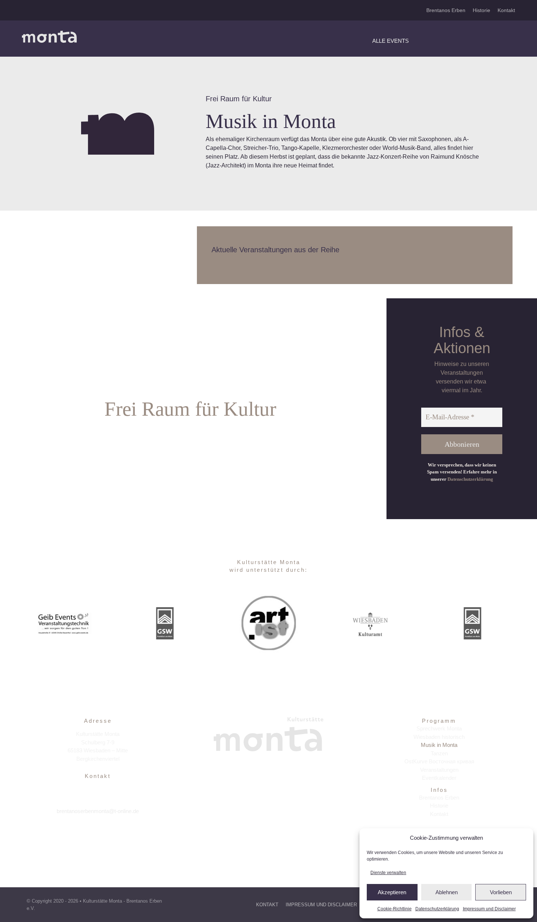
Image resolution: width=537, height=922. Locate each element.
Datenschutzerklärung (437, 908)
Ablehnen (446, 892)
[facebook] (82, 833)
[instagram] (98, 833)
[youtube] (113, 833)
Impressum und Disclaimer (489, 908)
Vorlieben (501, 892)
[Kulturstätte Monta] (49, 33)
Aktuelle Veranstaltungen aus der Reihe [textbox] (275, 250)
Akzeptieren (392, 892)
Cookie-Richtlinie (394, 908)
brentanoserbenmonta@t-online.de (98, 811)
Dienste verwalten (388, 872)
